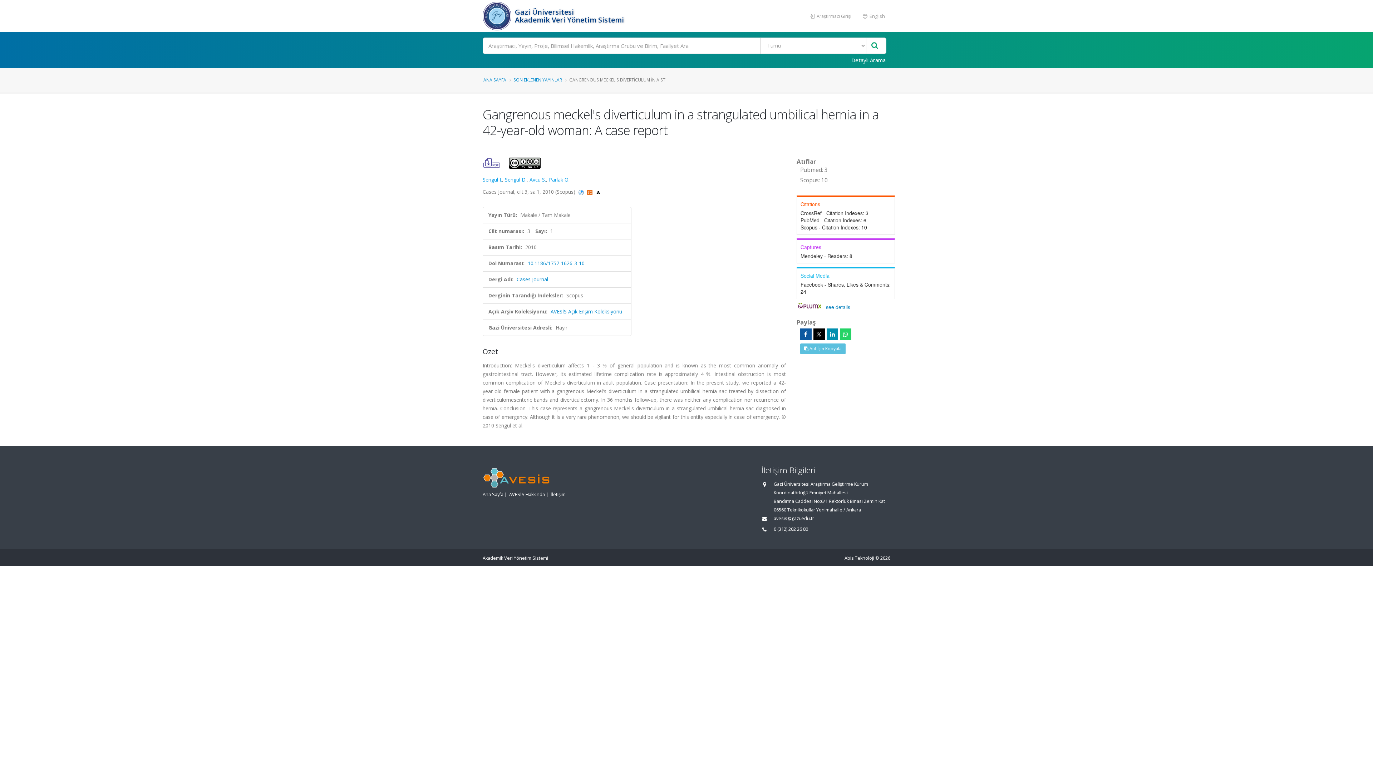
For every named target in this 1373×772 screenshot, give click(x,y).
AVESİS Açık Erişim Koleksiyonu (586, 311)
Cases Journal (532, 279)
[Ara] (875, 46)
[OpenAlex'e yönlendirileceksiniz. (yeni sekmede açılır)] (598, 191)
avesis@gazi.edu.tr (794, 518)
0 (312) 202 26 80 (791, 529)
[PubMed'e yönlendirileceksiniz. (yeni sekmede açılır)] (582, 191)
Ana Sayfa (494, 80)
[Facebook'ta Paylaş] (806, 334)
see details (838, 307)
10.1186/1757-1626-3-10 (556, 263)
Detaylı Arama (868, 60)
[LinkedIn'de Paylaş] (832, 334)
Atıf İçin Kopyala (825, 349)
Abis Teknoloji (859, 558)
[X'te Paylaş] (819, 334)
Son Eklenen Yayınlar (537, 80)
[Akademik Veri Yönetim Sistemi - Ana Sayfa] (498, 16)
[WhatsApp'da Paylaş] (845, 334)
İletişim (558, 494)
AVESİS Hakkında (527, 494)
